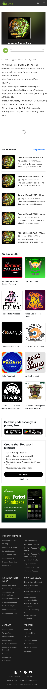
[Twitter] (20, 672)
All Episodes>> (39, 150)
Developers (6, 661)
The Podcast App (9, 555)
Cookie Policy (29, 676)
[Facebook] (16, 672)
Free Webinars (8, 637)
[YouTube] (30, 672)
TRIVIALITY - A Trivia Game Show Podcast (11, 407)
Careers (27, 637)
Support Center (8, 629)
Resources (6, 657)
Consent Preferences (28, 680)
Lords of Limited (32, 376)
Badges (5, 653)
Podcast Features (9, 540)
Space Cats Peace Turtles (33, 315)
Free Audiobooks (9, 609)
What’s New (7, 633)
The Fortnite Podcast (11, 314)
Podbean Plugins (9, 606)
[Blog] (25, 672)
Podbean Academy (9, 644)
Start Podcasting (30, 541)
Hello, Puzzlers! (8, 376)
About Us (27, 629)
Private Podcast (8, 551)
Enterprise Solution (9, 547)
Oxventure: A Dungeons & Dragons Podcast (35, 407)
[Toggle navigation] (44, 3)
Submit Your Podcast (10, 599)
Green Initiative (29, 644)
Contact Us (28, 651)
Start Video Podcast (31, 544)
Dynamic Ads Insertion (11, 589)
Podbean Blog (29, 633)
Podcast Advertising (10, 585)
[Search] (38, 3)
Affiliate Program (30, 647)
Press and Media (30, 640)
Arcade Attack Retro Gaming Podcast (10, 282)
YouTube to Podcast (31, 567)
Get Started (23, 474)
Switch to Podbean (9, 602)
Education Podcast (31, 571)
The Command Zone (10, 346)
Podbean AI (6, 565)
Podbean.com (31, 684)
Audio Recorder (8, 558)
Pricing (5, 544)
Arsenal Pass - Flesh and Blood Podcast (21, 43)
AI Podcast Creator (31, 560)
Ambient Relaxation (9, 613)
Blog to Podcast (30, 564)
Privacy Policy (14, 676)
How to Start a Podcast (33, 582)
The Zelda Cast (31, 281)
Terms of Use (11, 680)
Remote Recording (9, 562)
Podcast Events (8, 640)
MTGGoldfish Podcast (34, 346)
